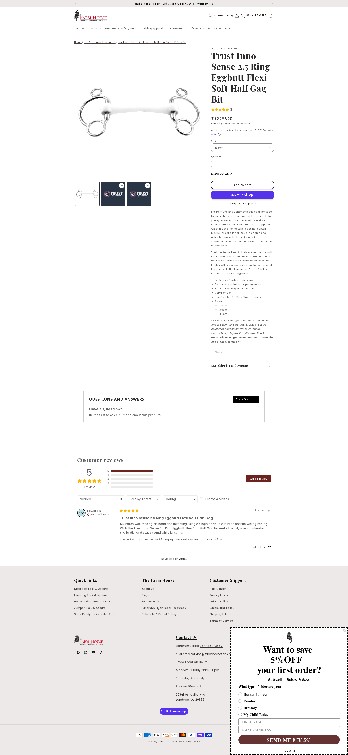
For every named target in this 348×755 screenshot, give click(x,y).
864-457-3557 (211, 646)
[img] (98, 514)
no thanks (289, 750)
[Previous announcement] (76, 3)
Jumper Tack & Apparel (90, 608)
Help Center (218, 589)
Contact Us (186, 637)
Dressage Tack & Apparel (91, 589)
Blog (230, 15)
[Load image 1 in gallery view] (87, 194)
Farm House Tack (167, 741)
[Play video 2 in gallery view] (139, 194)
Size (213, 140)
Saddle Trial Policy (222, 608)
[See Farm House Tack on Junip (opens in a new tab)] (183, 558)
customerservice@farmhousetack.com (206, 654)
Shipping (216, 123)
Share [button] (219, 352)
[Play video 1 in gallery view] (113, 194)
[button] (87, 28)
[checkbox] (217, 499)
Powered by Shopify (189, 741)
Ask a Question (246, 399)
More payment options (242, 203)
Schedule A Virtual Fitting (159, 614)
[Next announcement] (272, 3)
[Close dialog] (345, 630)
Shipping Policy (220, 614)
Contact (220, 15)
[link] (222, 109)
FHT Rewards (150, 602)
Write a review (258, 478)
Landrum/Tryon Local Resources (164, 608)
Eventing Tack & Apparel (91, 595)
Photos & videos (217, 499)
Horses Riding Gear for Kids (92, 602)
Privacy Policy (219, 595)
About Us (148, 589)
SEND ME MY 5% (289, 740)
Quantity (216, 156)
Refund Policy (219, 602)
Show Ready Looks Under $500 (94, 614)
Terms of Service (221, 621)
